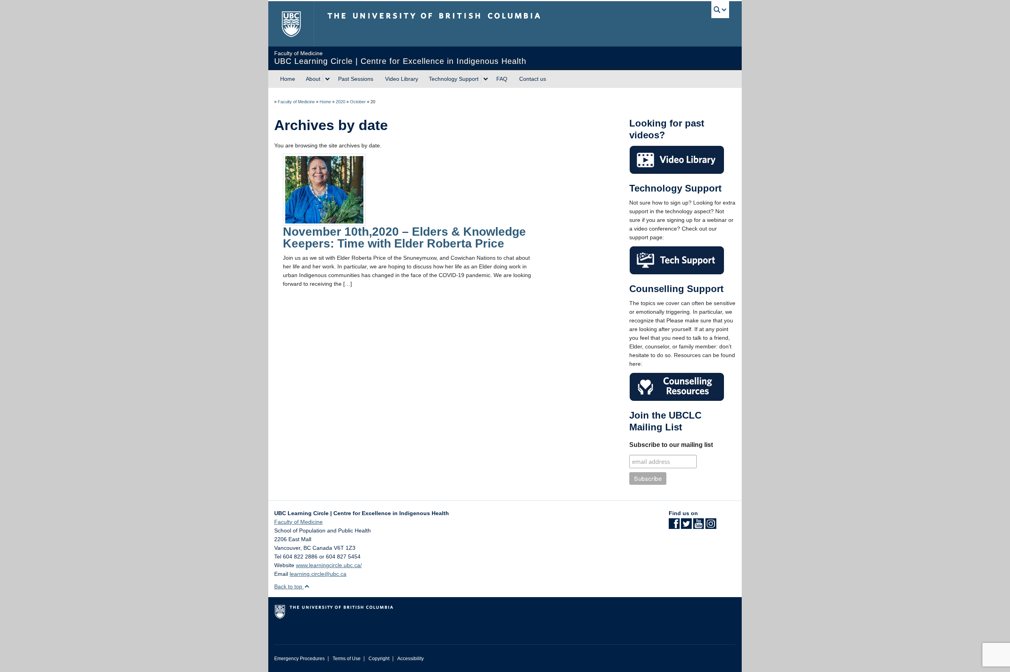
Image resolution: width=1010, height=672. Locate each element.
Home (287, 79)
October (358, 101)
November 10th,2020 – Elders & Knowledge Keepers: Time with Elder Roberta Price (404, 237)
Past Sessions (355, 79)
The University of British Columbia (291, 24)
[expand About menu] (327, 79)
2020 (340, 101)
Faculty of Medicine (296, 101)
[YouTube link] (698, 526)
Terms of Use (347, 658)
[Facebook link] (674, 526)
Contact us (532, 79)
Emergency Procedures (299, 658)
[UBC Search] (720, 9)
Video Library (401, 79)
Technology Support (454, 79)
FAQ (501, 79)
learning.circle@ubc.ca (318, 574)
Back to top (289, 586)
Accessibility (410, 658)
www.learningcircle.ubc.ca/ (329, 565)
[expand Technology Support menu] (485, 79)
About (313, 79)
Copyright (378, 658)
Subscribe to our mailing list (671, 444)
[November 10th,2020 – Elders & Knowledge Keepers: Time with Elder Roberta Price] (324, 189)
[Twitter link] (686, 526)
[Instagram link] (710, 526)
